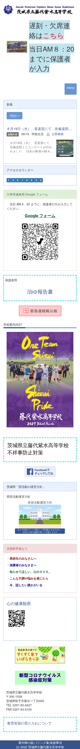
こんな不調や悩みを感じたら (29, 578)
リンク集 (43, 742)
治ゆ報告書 (40, 291)
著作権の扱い (27, 742)
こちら (53, 35)
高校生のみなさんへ (23, 558)
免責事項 (56, 742)
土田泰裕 (58, 134)
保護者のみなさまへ (23, 565)
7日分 (13, 115)
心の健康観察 (19, 603)
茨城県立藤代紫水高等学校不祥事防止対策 (38, 448)
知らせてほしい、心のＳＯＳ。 (30, 571)
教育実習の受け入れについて (29, 723)
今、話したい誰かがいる (26, 585)
